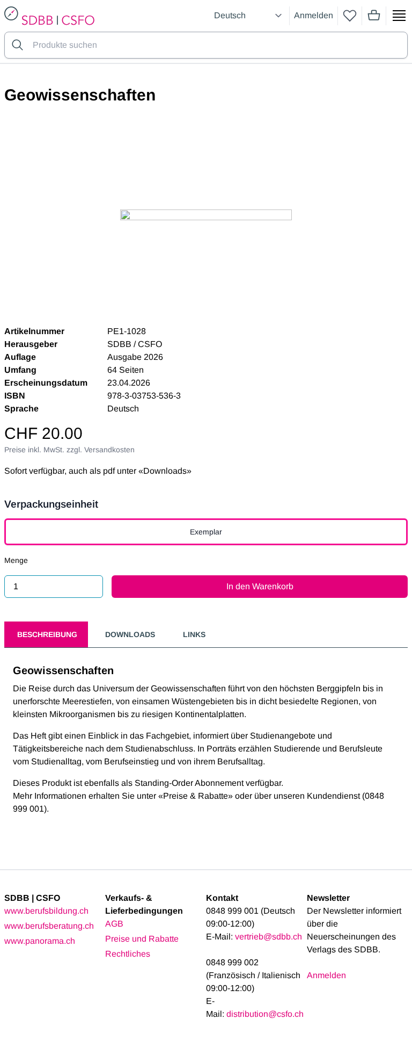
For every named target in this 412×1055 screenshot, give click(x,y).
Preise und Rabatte (142, 938)
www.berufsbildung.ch (46, 910)
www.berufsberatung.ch (49, 925)
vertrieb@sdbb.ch (268, 936)
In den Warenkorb (259, 586)
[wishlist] (350, 15)
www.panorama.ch (39, 940)
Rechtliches (127, 953)
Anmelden (313, 15)
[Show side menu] (399, 15)
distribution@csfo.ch (265, 1013)
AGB (114, 923)
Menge (16, 560)
